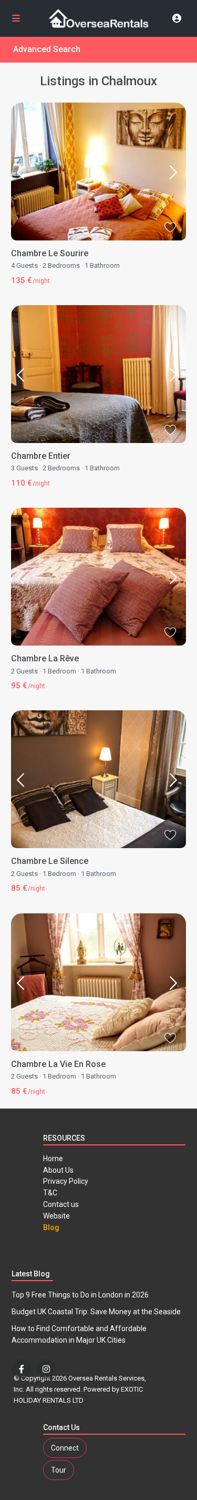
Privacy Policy (65, 1181)
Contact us (61, 1204)
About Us (58, 1170)
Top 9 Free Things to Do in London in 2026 (80, 1295)
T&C (50, 1193)
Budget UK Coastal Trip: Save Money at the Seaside (96, 1311)
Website (56, 1216)
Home (53, 1158)
